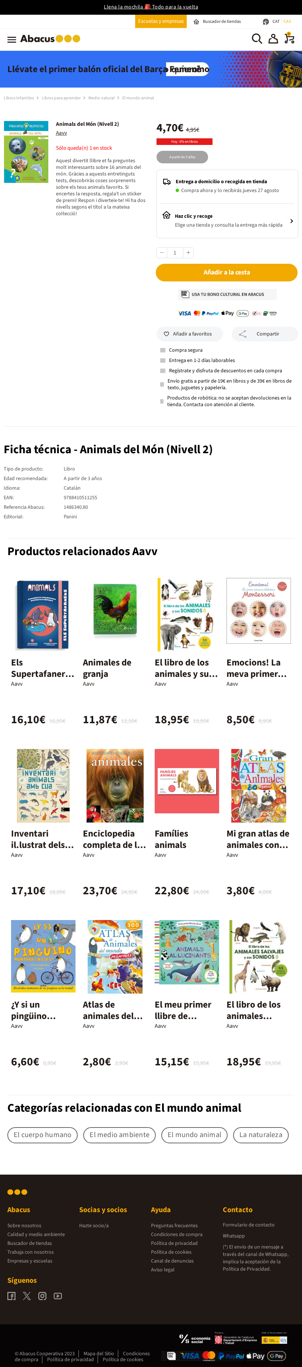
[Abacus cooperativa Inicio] (52, 44)
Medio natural (101, 98)
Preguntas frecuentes (174, 1225)
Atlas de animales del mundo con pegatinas (108, 1021)
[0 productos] (289, 42)
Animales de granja (107, 668)
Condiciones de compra (177, 1234)
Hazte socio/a (94, 1225)
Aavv (61, 133)
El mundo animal (138, 98)
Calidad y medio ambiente (36, 1234)
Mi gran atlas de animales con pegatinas (257, 845)
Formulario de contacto (249, 1225)
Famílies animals (171, 839)
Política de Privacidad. (247, 1269)
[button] (273, 39)
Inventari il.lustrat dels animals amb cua (38, 850)
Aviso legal (163, 1270)
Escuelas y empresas (161, 21)
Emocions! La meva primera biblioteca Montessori (254, 679)
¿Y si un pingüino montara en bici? (34, 1021)
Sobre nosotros (24, 1225)
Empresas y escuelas (29, 1261)
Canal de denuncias (172, 1261)
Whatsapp (234, 1236)
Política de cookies (171, 1252)
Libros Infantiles (19, 98)
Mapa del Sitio (99, 1353)
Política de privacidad (174, 1243)
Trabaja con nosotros (30, 1252)
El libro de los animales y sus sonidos (184, 674)
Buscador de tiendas (29, 1243)
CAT (276, 21)
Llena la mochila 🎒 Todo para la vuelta (151, 7)
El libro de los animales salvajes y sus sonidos (253, 1021)
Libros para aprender (61, 98)
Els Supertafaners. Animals (41, 674)
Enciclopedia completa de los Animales (114, 845)
